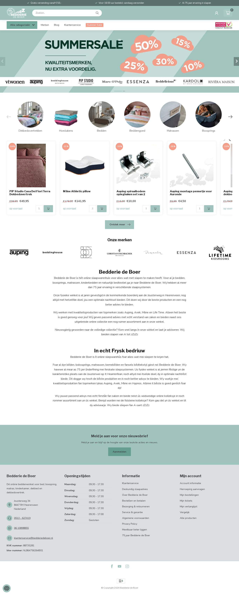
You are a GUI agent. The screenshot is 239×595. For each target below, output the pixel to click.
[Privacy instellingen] (7, 588)
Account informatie (190, 483)
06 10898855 (21, 528)
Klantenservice (72, 25)
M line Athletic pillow (77, 191)
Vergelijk (184, 512)
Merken (45, 25)
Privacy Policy (129, 524)
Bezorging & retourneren (136, 506)
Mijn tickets (186, 500)
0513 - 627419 (22, 518)
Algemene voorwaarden (135, 518)
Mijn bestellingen (189, 495)
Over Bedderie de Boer (135, 495)
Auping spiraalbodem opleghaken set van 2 (131, 193)
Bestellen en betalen (134, 500)
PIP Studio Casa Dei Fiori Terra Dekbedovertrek (29, 193)
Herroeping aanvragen (192, 489)
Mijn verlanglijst (188, 506)
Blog (56, 25)
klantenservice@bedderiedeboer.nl (33, 538)
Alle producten (188, 518)
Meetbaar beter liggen (134, 529)
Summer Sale (94, 25)
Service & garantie (132, 512)
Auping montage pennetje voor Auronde (191, 193)
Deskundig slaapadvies (135, 489)
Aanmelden (119, 451)
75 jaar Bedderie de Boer (136, 535)
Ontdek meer (117, 224)
